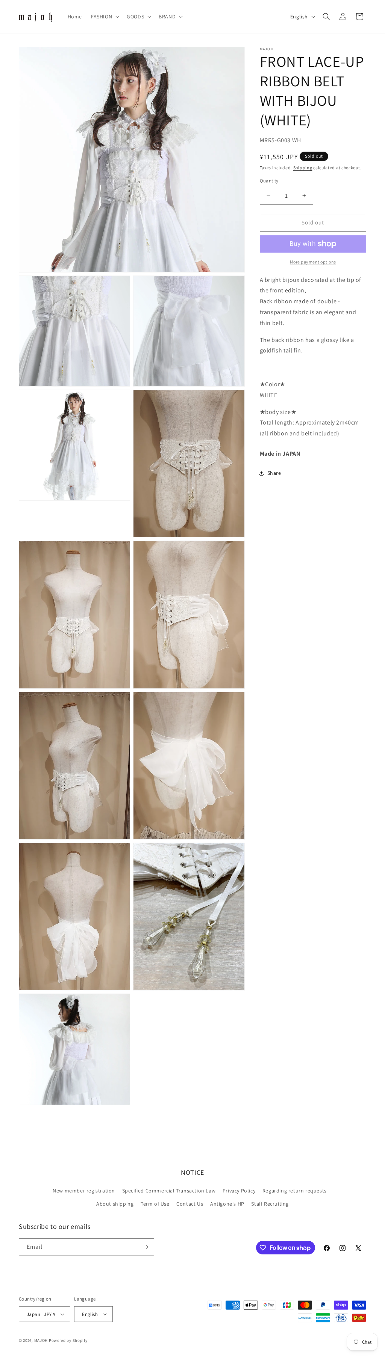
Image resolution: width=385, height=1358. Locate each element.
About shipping (114, 1203)
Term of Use (155, 1203)
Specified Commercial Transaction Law (169, 1190)
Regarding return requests (294, 1190)
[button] (104, 16)
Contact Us (189, 1203)
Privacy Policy (239, 1190)
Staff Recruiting (270, 1203)
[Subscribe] (145, 1247)
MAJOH (41, 1340)
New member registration (84, 1190)
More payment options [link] (313, 262)
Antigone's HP (227, 1203)
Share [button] (274, 473)
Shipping (302, 167)
